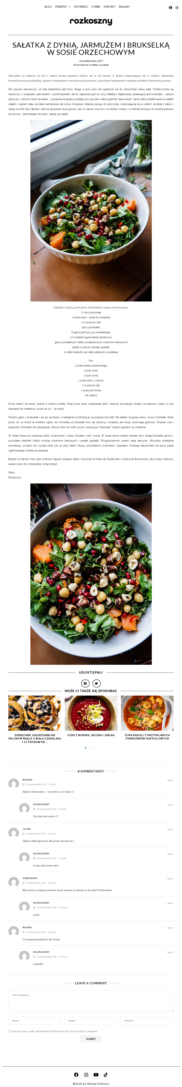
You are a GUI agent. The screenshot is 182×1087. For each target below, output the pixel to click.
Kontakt (109, 6)
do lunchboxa (80, 64)
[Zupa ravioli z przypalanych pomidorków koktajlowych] (147, 713)
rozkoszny (90, 20)
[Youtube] (96, 1074)
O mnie (96, 6)
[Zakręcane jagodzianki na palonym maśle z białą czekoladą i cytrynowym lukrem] (34, 713)
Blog (48, 6)
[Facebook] (76, 1074)
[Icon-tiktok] (105, 1074)
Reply (170, 780)
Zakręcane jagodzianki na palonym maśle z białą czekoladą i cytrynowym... (35, 739)
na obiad (104, 64)
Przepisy (61, 6)
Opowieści (81, 6)
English (124, 6)
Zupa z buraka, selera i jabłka (91, 735)
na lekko (93, 64)
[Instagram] (86, 1074)
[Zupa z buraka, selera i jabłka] (91, 713)
